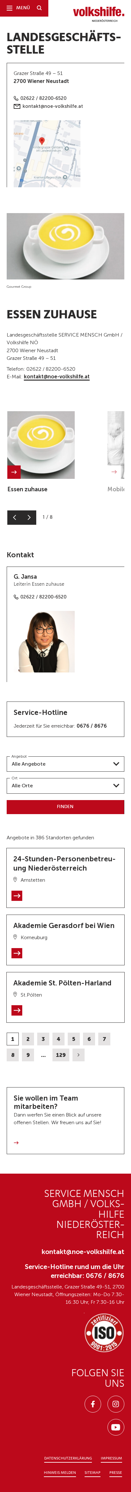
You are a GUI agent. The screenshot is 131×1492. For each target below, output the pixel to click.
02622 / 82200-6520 (43, 98)
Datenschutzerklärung (68, 1458)
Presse (115, 1473)
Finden (65, 807)
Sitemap (92, 1473)
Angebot (19, 756)
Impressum (111, 1458)
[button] (14, 517)
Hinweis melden (60, 1473)
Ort (14, 778)
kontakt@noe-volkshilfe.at (53, 106)
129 (61, 1055)
